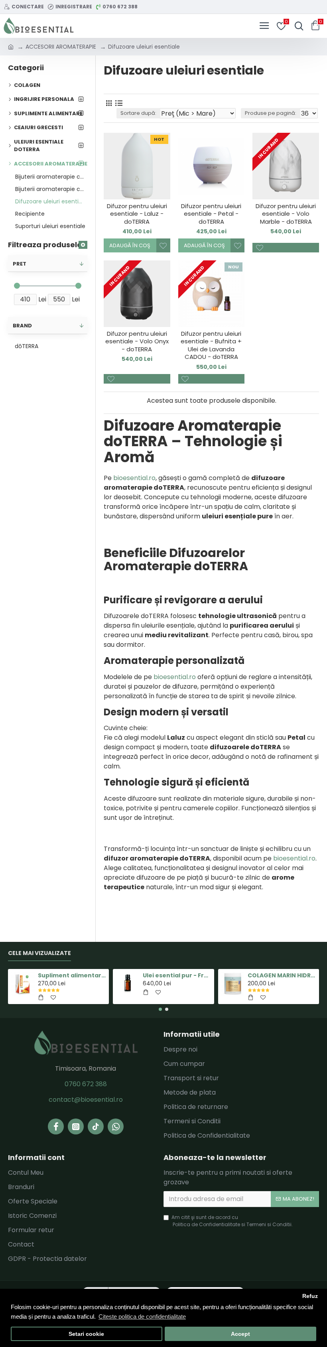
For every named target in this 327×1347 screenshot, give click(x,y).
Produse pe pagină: (270, 113)
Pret (19, 264)
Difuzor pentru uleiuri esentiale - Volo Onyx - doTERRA (137, 341)
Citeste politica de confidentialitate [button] (142, 1316)
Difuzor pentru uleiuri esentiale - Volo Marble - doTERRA (286, 214)
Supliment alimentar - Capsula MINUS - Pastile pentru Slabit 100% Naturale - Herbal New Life (72, 975)
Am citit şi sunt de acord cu (232, 1221)
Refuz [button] (310, 1296)
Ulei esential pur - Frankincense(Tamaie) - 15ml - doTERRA (177, 975)
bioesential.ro (134, 477)
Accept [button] (240, 1334)
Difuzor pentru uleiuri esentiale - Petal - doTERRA (211, 214)
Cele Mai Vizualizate (39, 953)
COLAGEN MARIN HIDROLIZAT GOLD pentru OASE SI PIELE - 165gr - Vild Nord (282, 975)
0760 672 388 (86, 1084)
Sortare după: (138, 113)
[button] (160, 1009)
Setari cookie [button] (86, 1334)
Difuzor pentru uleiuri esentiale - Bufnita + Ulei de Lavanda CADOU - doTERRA (211, 345)
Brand (22, 325)
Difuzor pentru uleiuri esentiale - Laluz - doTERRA (137, 214)
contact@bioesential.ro (86, 1099)
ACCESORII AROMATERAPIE (61, 47)
